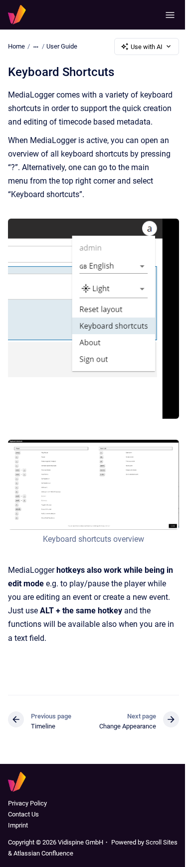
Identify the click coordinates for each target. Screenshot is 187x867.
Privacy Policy (27, 803)
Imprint (18, 825)
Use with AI (147, 47)
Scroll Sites (162, 842)
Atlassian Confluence (43, 853)
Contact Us (23, 814)
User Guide (61, 46)
